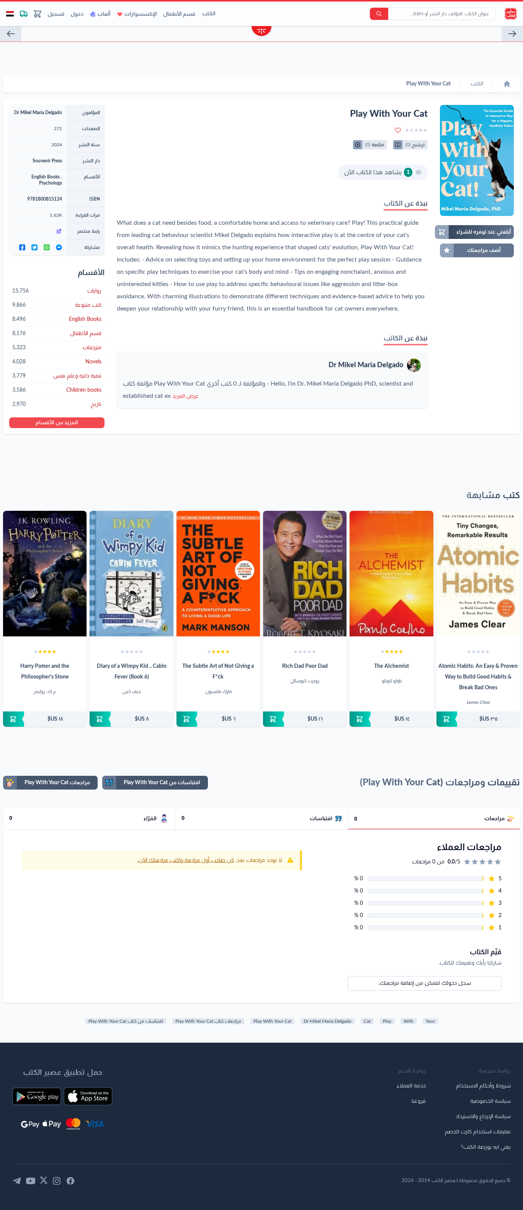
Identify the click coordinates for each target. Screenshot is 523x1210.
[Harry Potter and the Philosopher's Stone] (45, 573)
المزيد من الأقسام (57, 422)
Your (430, 1021)
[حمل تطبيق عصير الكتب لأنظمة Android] (36, 1096)
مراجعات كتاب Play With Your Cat (208, 1021)
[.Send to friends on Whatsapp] (47, 247)
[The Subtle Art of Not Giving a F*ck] (218, 573)
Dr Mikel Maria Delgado (366, 365)
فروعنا (419, 1101)
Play (387, 1021)
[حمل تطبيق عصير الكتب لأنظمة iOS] (88, 1096)
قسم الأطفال (179, 14)
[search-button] (379, 14)
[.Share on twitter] (34, 247)
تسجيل (55, 14)
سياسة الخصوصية (490, 1101)
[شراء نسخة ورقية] (478, 719)
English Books (45, 177)
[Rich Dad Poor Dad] (304, 573)
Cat (367, 1021)
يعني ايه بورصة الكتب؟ (486, 1147)
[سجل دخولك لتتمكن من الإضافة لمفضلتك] (398, 130)
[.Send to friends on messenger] (59, 247)
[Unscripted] (10, 33)
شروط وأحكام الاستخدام (483, 1086)
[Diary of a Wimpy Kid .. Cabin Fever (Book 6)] (131, 573)
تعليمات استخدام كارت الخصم (478, 1132)
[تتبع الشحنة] (23, 13)
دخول (76, 14)
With (408, 1021)
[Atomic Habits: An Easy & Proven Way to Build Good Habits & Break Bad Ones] (478, 573)
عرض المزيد (185, 396)
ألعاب (104, 14)
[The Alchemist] (391, 573)
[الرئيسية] (507, 84)
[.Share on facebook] (22, 247)
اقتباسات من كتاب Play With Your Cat (125, 1021)
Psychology (50, 183)
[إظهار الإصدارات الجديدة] (261, 32)
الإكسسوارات (140, 14)
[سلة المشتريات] (37, 13)
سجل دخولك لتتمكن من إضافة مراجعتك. (425, 983)
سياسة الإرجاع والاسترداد (483, 1116)
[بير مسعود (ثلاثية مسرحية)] (512, 33)
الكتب (209, 13)
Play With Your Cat (272, 1021)
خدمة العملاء (411, 1086)
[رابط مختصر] (38, 231)
